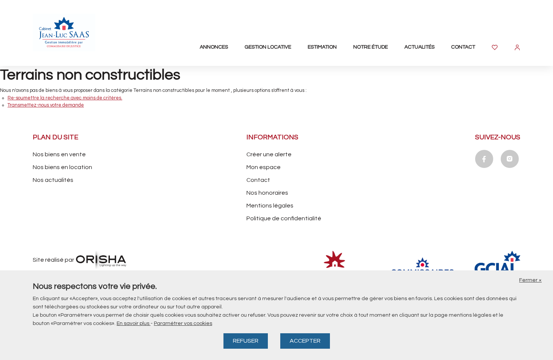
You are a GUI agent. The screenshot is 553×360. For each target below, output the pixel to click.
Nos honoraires (267, 193)
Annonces (214, 47)
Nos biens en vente (59, 154)
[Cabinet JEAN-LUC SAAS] (74, 32)
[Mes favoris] (495, 47)
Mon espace (263, 167)
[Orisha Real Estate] (101, 260)
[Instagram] (510, 159)
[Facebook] (484, 159)
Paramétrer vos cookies (183, 323)
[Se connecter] (517, 47)
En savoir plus (133, 323)
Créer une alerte (269, 154)
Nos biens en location (62, 167)
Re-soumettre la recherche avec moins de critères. (65, 98)
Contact (463, 47)
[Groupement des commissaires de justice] (508, 268)
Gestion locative (268, 47)
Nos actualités (53, 180)
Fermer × (530, 280)
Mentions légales (269, 206)
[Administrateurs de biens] (337, 268)
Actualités (419, 47)
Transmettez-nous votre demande (46, 105)
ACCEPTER (305, 341)
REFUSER (245, 341)
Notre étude (370, 47)
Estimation (322, 47)
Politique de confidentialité (283, 218)
